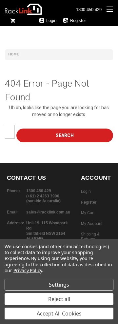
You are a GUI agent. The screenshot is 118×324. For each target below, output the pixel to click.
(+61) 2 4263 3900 (42, 196)
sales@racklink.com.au (48, 212)
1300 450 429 (89, 10)
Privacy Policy (27, 270)
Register (78, 20)
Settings (59, 284)
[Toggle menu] (112, 13)
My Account (92, 223)
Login (51, 20)
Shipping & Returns (90, 237)
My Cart (88, 213)
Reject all (59, 299)
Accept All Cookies (59, 313)
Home (13, 54)
